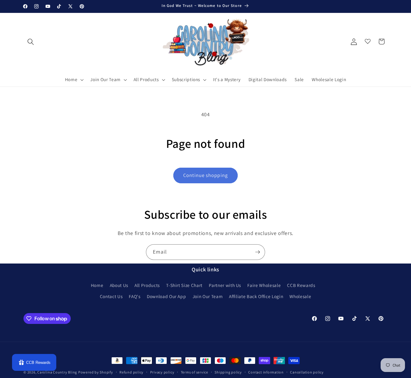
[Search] (30, 41)
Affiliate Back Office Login (256, 296)
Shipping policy (228, 372)
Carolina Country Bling (57, 372)
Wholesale (300, 296)
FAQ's (134, 296)
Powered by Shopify (95, 372)
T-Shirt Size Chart (184, 285)
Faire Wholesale (264, 285)
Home (97, 285)
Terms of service (194, 372)
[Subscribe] (257, 252)
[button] (74, 80)
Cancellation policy (307, 372)
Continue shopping (205, 175)
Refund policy (131, 372)
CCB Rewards (301, 285)
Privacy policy (162, 372)
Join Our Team (208, 296)
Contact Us (111, 296)
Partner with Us (225, 285)
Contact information (266, 372)
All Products (147, 285)
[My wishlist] (367, 40)
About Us (119, 285)
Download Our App (166, 296)
